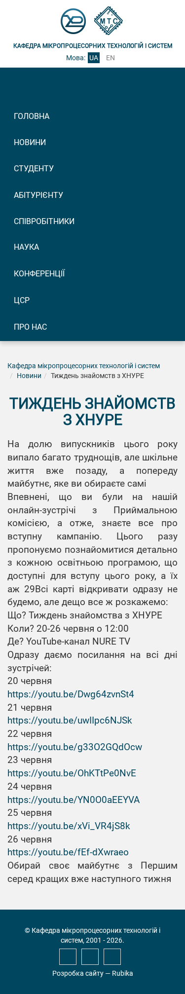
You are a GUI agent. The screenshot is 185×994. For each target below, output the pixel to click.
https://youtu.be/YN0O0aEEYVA (73, 800)
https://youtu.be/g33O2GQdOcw (74, 747)
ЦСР (22, 300)
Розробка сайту (78, 973)
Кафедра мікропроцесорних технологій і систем (83, 366)
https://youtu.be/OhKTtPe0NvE (71, 773)
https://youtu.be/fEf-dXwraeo (68, 852)
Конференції (39, 273)
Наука (26, 247)
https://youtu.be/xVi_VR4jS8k (68, 826)
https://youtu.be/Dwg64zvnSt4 (70, 694)
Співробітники (44, 221)
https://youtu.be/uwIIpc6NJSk (69, 720)
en (110, 58)
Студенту (34, 168)
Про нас (30, 327)
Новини (30, 142)
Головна (31, 116)
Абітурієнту (38, 195)
